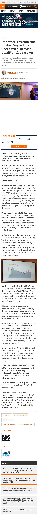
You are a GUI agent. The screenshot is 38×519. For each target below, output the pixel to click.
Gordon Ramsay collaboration (13, 371)
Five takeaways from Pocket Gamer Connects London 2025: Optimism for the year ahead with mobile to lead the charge (18, 501)
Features (31, 11)
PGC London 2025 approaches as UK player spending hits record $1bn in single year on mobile (17, 470)
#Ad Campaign (9, 420)
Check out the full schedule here (17, 406)
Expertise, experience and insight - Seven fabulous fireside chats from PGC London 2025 (19, 480)
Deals (12, 11)
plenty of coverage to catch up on (16, 398)
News (3, 11)
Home (3, 38)
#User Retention (20, 415)
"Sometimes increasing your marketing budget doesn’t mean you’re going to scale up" (19, 490)
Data (21, 11)
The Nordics (17, 2)
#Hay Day (7, 415)
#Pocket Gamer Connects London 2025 (18, 424)
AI (25, 2)
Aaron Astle (12, 72)
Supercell (5, 158)
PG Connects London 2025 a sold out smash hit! (17, 511)
